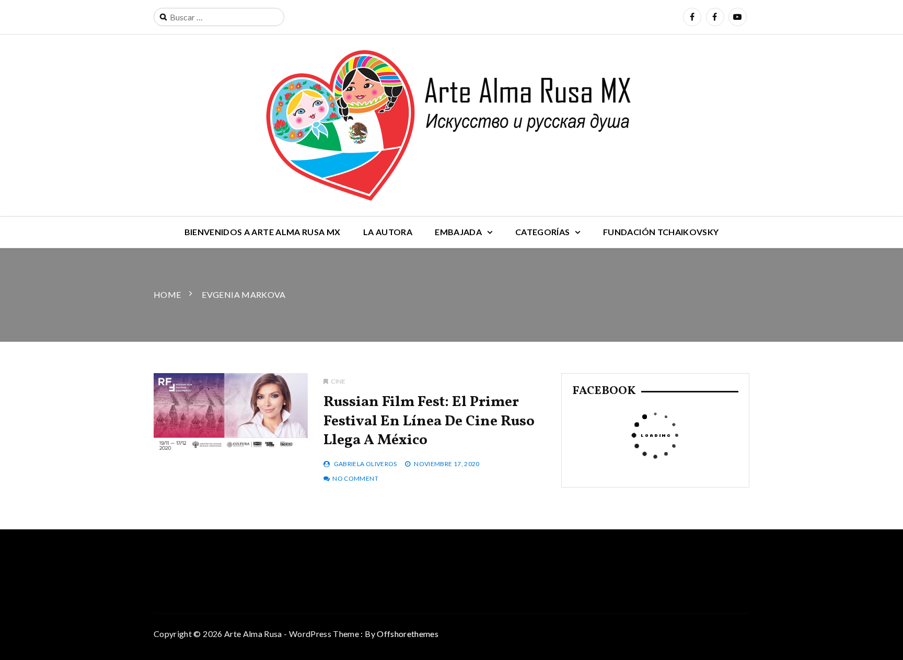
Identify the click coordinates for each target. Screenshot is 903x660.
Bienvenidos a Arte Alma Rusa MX (262, 232)
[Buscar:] (219, 17)
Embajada (458, 232)
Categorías (542, 232)
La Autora (387, 232)
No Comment (355, 478)
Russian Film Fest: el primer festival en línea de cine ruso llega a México (429, 421)
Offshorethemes (407, 634)
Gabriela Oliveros (365, 464)
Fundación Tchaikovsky (661, 232)
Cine (338, 381)
